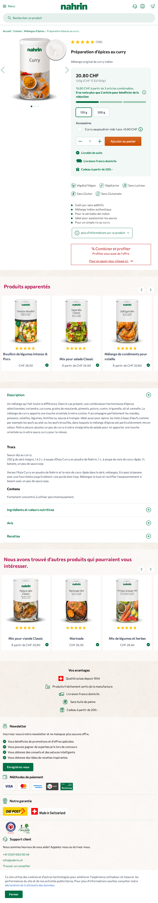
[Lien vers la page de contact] (136, 6)
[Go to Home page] (74, 6)
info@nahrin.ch (13, 860)
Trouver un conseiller (16, 866)
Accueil (7, 31)
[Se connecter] (144, 6)
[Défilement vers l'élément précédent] (141, 289)
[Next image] (67, 70)
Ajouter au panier (123, 141)
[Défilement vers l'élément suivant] (150, 289)
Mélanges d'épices (34, 31)
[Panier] (153, 6)
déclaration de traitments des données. (30, 885)
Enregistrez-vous (18, 767)
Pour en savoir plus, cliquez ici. (109, 261)
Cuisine (17, 31)
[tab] (31, 106)
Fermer (14, 894)
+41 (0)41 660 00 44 (16, 854)
